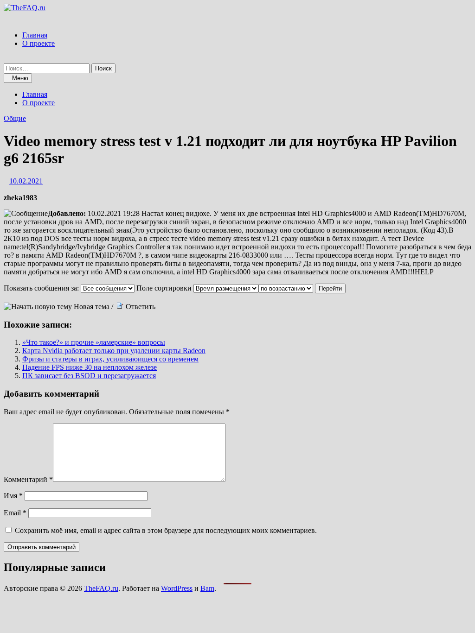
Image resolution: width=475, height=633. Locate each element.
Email (15, 513)
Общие (15, 118)
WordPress (177, 588)
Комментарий (28, 479)
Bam (207, 588)
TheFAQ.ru (101, 588)
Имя (13, 496)
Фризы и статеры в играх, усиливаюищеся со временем (110, 359)
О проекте (38, 43)
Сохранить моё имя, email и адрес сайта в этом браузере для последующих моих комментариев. (166, 530)
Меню (20, 78)
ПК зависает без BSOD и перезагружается (89, 376)
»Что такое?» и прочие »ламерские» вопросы (93, 342)
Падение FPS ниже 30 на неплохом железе (89, 367)
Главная (34, 35)
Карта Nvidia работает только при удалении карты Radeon (113, 350)
